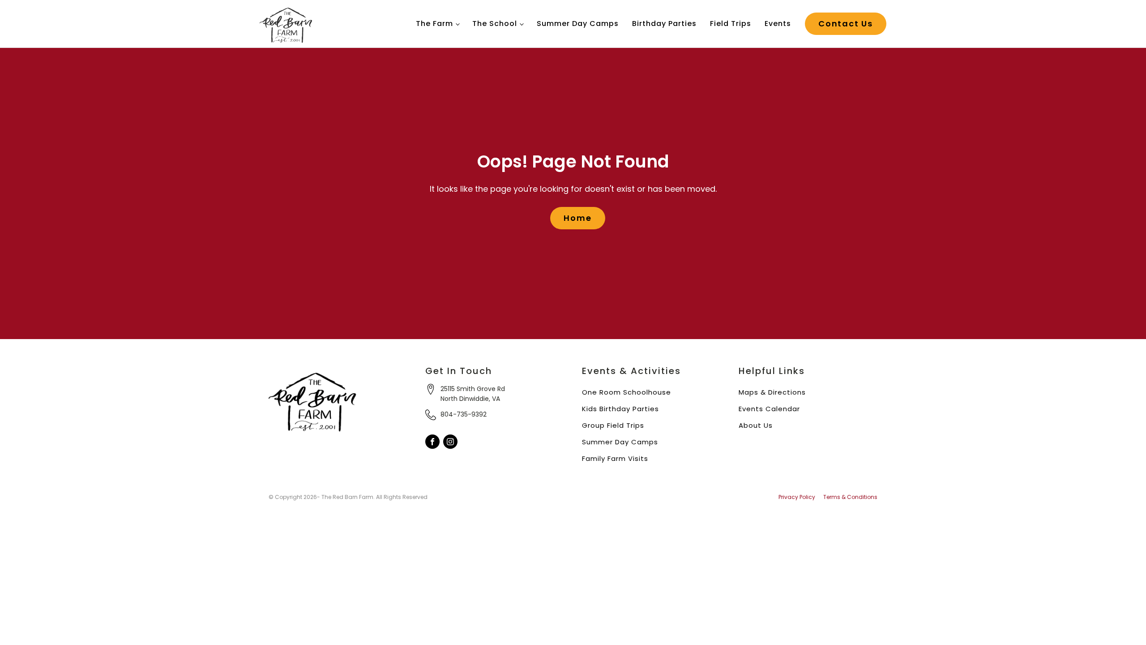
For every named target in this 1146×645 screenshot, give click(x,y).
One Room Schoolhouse (626, 392)
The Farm (434, 23)
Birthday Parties (664, 23)
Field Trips (730, 23)
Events (778, 23)
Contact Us (845, 23)
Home (577, 218)
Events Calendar (769, 408)
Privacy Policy (796, 497)
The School (494, 23)
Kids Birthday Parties (620, 408)
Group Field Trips (613, 425)
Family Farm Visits (615, 458)
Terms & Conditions (850, 497)
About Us (756, 425)
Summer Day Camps (578, 23)
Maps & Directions (772, 392)
